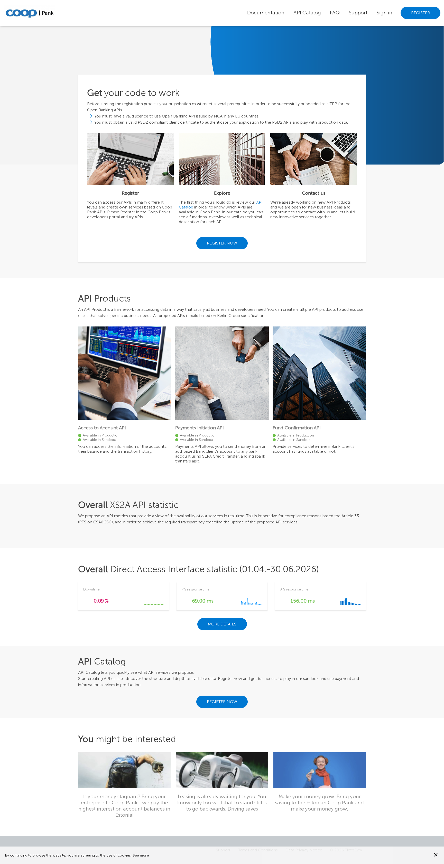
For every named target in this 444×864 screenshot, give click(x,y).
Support (358, 13)
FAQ (335, 13)
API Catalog (307, 13)
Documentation (265, 13)
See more (141, 855)
